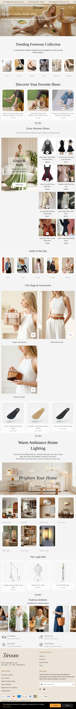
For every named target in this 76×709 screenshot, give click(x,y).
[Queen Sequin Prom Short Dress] (66, 200)
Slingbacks (69, 76)
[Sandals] (31, 65)
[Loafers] (19, 65)
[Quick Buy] (13, 108)
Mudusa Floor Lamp (38, 585)
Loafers (19, 76)
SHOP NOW (19, 185)
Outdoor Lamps (44, 550)
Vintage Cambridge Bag (19, 342)
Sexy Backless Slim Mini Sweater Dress (47, 212)
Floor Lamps (24, 550)
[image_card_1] (19, 165)
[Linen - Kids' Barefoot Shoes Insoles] (13, 413)
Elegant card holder (19, 397)
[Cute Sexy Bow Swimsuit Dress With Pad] (66, 146)
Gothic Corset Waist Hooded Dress (66, 239)
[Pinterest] (40, 689)
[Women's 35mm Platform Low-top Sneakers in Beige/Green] (63, 100)
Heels (7, 76)
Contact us (42, 659)
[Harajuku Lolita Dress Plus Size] (66, 173)
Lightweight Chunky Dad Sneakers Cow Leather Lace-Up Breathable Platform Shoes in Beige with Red (38, 114)
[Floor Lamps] (28, 536)
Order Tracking (43, 662)
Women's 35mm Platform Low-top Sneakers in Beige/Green (62, 114)
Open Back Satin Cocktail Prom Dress (47, 239)
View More (38, 123)
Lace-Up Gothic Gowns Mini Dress (47, 185)
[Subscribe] (73, 684)
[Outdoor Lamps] (47, 536)
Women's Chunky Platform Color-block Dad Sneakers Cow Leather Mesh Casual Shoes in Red (13, 114)
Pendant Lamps (6, 522)
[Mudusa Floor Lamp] (38, 572)
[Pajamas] (68, 265)
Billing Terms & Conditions (9, 687)
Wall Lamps (61, 522)
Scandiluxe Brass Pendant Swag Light (13, 586)
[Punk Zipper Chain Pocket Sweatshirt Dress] (47, 146)
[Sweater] (38, 265)
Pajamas (68, 277)
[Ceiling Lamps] (47, 508)
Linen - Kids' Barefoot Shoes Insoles (13, 427)
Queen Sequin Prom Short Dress (66, 212)
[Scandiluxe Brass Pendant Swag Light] (13, 572)
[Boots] (44, 65)
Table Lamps (6, 550)
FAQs (41, 665)
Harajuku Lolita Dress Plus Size (66, 185)
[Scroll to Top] (72, 699)
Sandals (32, 76)
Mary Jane (57, 76)
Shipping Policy (6, 690)
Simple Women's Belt (56, 342)
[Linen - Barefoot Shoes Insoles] (63, 413)
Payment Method (6, 684)
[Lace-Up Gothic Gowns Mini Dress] (47, 173)
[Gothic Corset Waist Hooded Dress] (66, 227)
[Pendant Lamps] (10, 508)
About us (42, 656)
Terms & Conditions (7, 675)
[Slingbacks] (69, 65)
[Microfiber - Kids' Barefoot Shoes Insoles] (38, 413)
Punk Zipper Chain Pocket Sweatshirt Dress (47, 158)
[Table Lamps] (10, 536)
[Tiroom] (38, 8)
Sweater (38, 277)
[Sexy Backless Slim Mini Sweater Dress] (47, 200)
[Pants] (23, 265)
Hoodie (53, 277)
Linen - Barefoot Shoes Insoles (62, 426)
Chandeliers (24, 522)
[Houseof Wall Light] (63, 572)
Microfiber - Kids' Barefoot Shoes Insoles (38, 427)
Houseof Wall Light (63, 585)
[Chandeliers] (28, 508)
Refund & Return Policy (8, 681)
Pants (23, 277)
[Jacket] (8, 265)
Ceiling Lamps (44, 522)
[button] (72, 8)
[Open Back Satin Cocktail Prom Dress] (47, 227)
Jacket (8, 277)
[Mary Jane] (56, 65)
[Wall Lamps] (66, 508)
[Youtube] (44, 689)
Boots (44, 76)
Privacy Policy (5, 678)
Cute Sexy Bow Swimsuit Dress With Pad (66, 158)
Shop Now (7, 25)
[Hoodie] (53, 265)
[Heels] (6, 65)
